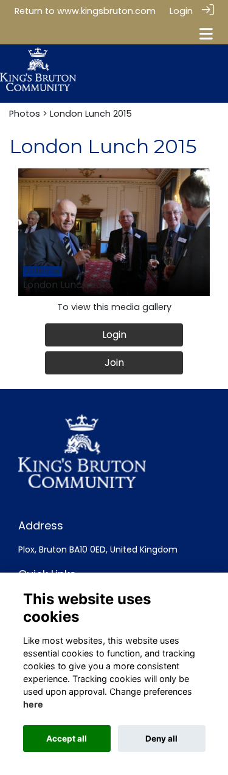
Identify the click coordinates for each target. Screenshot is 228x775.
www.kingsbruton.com (106, 11)
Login (181, 11)
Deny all (161, 738)
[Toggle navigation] (206, 33)
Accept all (66, 738)
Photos (24, 114)
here (33, 704)
